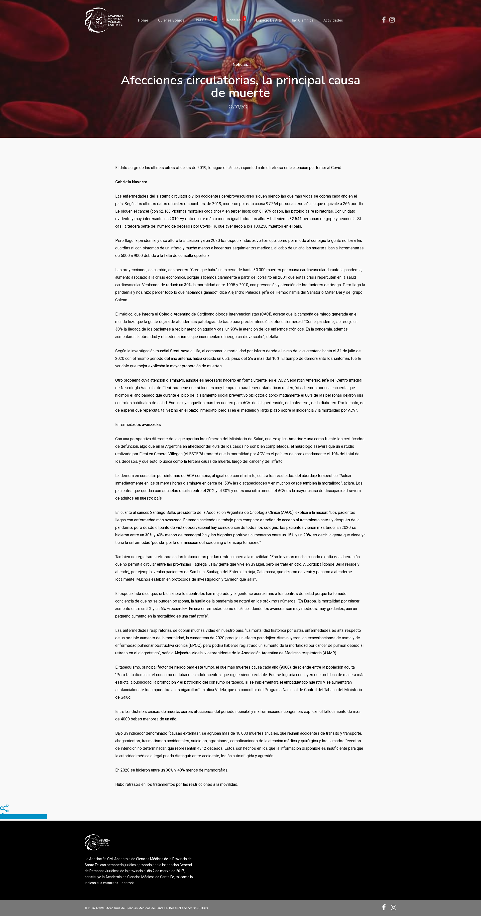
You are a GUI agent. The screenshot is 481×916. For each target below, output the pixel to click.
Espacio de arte (269, 20)
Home (143, 20)
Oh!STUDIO (200, 908)
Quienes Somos (171, 20)
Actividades (333, 20)
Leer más (127, 883)
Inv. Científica (302, 20)
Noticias (236, 20)
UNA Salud (205, 20)
